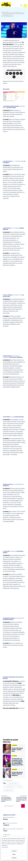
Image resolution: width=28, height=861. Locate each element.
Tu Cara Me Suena (9, 786)
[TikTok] (17, 73)
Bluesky (5, 819)
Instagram (6, 825)
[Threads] (21, 73)
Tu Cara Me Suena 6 (13, 783)
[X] (10, 73)
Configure (14, 857)
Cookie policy (5, 847)
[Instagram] (14, 73)
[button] (25, 5)
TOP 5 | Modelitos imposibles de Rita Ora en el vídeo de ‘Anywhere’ (6, 799)
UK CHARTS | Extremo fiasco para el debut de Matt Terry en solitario (21, 799)
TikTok (5, 830)
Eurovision (19, 786)
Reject (14, 854)
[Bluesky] (7, 73)
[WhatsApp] (14, 76)
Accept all (14, 851)
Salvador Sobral (8, 790)
